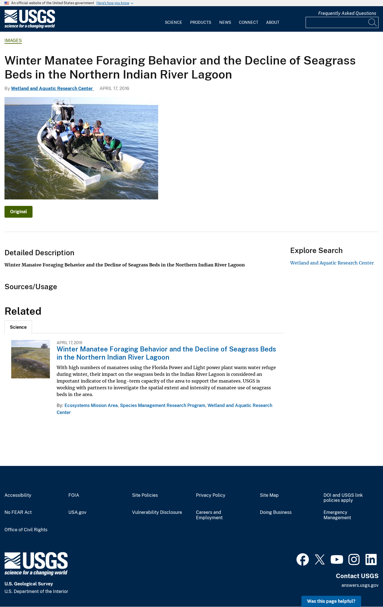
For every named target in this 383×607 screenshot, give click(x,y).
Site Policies (145, 495)
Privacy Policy (210, 495)
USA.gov (77, 512)
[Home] (29, 27)
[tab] (18, 326)
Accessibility (17, 495)
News (225, 22)
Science (173, 22)
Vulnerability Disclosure (157, 512)
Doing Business (276, 512)
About (272, 22)
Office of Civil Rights (25, 529)
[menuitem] (173, 19)
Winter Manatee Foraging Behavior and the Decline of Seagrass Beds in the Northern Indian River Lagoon (166, 353)
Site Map (269, 495)
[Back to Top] (363, 587)
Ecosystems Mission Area (91, 405)
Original (18, 211)
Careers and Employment (209, 515)
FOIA (73, 495)
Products (200, 22)
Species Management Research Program (162, 405)
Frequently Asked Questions (347, 13)
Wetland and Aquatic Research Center (52, 88)
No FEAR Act (18, 512)
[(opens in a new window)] (302, 558)
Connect (248, 22)
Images (13, 40)
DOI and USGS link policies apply (343, 498)
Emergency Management (337, 515)
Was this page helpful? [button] (331, 601)
